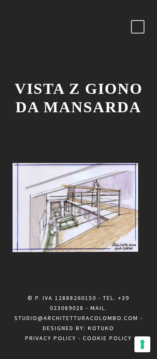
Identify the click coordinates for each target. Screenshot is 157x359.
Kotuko (101, 328)
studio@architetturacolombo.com (76, 318)
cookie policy (107, 338)
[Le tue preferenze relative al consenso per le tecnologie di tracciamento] (142, 344)
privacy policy (50, 338)
